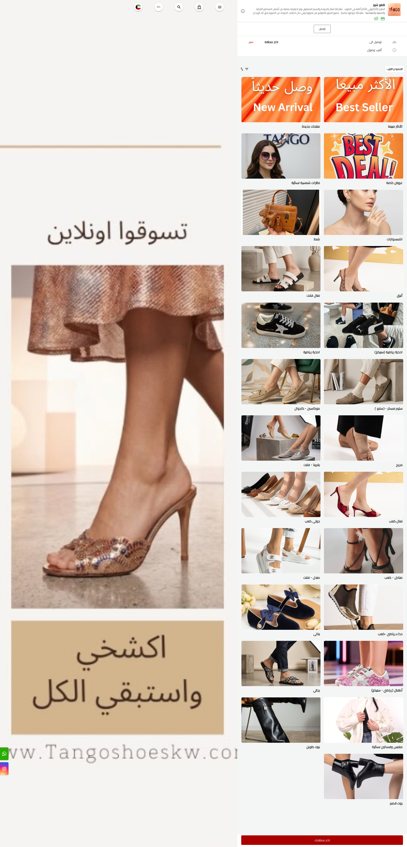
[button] (322, 11)
